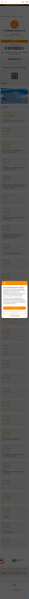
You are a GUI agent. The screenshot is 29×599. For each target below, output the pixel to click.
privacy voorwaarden (7, 296)
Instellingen (14, 312)
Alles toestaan (14, 308)
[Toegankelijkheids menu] (27, 597)
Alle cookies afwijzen (14, 315)
